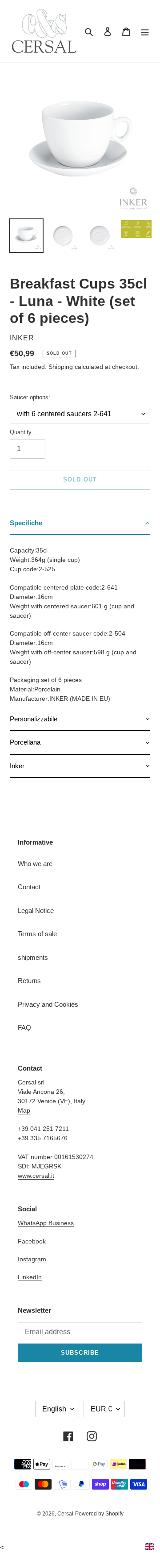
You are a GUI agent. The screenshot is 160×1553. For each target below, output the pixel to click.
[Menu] (145, 31)
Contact (29, 887)
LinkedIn (30, 1277)
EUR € (101, 1409)
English (54, 1409)
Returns (29, 980)
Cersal (65, 1514)
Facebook (32, 1241)
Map (24, 1110)
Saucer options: (30, 397)
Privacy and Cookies (48, 1004)
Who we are (35, 863)
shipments (33, 957)
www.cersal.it (36, 1175)
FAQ (24, 1027)
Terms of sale (37, 934)
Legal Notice (36, 910)
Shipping (60, 366)
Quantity (21, 432)
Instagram (32, 1259)
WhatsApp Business (46, 1222)
